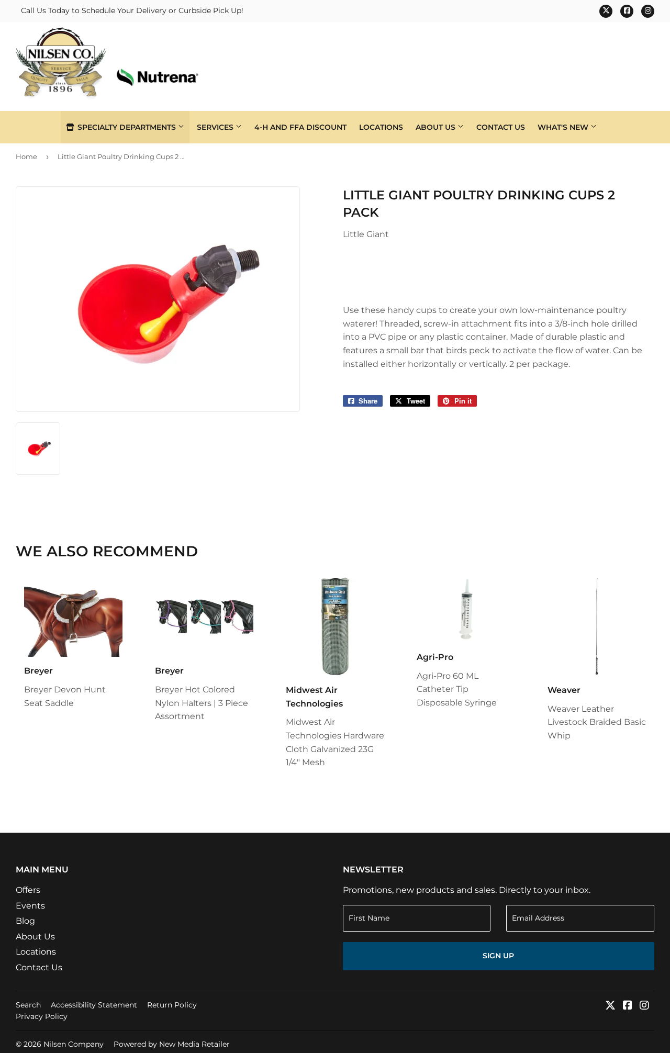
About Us (436, 127)
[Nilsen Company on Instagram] (644, 1006)
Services (216, 127)
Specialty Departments (126, 127)
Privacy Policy (42, 1016)
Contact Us (500, 127)
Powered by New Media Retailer (172, 1044)
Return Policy (172, 1005)
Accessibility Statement (94, 1005)
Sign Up (498, 955)
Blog (25, 921)
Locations (381, 127)
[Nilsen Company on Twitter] (610, 1006)
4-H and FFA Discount (300, 127)
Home (26, 156)
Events (30, 906)
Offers (28, 890)
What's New (564, 127)
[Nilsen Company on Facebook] (627, 1006)
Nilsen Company (73, 1044)
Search (28, 1005)
